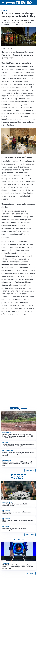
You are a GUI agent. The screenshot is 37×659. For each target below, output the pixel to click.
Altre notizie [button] (30, 470)
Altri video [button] (30, 573)
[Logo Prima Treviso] (18, 2)
